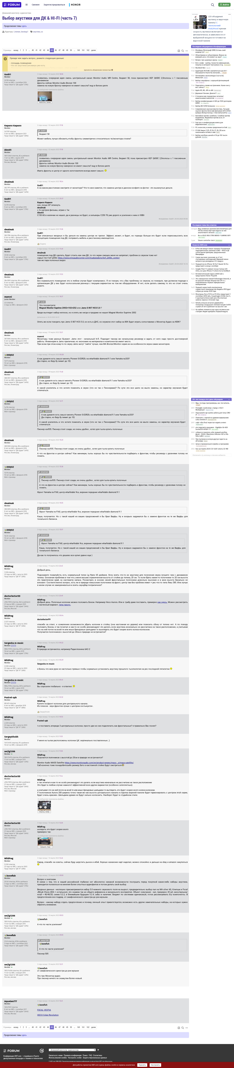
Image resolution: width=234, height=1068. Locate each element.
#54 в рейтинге (22, 188)
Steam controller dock (206, 240)
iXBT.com (52, 1061)
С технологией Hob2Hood (214, 25)
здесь (24, 26)
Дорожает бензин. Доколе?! (206, 93)
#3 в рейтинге (24, 757)
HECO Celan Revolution (47, 1015)
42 (40, 50)
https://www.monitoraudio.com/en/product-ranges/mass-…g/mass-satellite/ (99, 762)
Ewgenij (43, 244)
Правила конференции (73, 1055)
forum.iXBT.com (100, 1061)
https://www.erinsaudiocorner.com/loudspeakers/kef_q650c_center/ (89, 258)
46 (56, 50)
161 (83, 50)
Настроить (155, 1065)
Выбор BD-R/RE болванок (205, 106)
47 (60, 50)
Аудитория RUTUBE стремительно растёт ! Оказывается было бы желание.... (211, 72)
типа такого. (65, 605)
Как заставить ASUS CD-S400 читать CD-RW (212, 449)
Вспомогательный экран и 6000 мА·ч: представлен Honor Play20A (210, 275)
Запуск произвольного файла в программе (212, 444)
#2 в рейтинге (24, 156)
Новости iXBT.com (199, 245)
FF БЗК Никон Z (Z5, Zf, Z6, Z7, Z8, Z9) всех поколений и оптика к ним (210, 131)
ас (42, 31)
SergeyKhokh (45, 712)
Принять (142, 1065)
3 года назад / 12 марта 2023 (50, 615)
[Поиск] (212, 4)
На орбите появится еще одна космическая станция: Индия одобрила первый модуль (212, 310)
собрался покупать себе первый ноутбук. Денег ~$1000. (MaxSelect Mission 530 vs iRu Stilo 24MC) (212, 434)
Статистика (97, 1055)
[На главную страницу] (11, 4)
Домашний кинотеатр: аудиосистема (16, 13)
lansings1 (24, 31)
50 (71, 50)
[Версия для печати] (179, 50)
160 (78, 50)
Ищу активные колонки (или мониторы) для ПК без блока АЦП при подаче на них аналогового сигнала (215, 231)
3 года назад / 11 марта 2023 (50, 566)
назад (16, 50)
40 (33, 50)
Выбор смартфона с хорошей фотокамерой (212, 81)
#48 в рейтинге (24, 602)
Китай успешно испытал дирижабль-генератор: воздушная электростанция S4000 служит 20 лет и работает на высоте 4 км (213, 305)
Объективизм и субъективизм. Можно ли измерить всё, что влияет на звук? (210, 56)
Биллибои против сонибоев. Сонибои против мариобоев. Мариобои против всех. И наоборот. (212, 118)
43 (44, 50)
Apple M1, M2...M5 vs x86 (204, 90)
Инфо (185, 74)
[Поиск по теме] (183, 50)
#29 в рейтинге (25, 649)
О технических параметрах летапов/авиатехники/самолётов (209, 97)
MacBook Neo (200, 68)
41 (37, 50)
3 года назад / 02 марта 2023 (50, 74)
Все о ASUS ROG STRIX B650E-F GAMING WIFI (214, 235)
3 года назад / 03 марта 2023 (50, 229)
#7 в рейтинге (24, 743)
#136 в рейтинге (22, 882)
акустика (36, 31)
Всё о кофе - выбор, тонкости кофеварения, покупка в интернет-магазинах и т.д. (212, 64)
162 (88, 50)
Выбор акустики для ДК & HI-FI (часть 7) (39, 18)
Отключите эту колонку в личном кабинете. (209, 455)
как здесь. (162, 602)
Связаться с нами (56, 1055)
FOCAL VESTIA (44, 1010)
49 (67, 50)
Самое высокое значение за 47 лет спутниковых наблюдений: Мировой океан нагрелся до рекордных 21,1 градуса (212, 259)
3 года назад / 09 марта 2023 (50, 355)
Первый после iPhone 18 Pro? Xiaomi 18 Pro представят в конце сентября (212, 265)
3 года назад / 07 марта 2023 (50, 332)
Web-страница (9, 365)
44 (48, 50)
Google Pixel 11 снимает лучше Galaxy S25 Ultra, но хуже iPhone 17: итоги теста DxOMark (213, 270)
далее (93, 50)
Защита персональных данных (95, 1057)
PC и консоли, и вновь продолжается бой (211, 127)
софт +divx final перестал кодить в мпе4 (211, 423)
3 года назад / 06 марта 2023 (50, 296)
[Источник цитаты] (39, 130)
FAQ (90, 1055)
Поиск (85, 1055)
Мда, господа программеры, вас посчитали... (213, 403)
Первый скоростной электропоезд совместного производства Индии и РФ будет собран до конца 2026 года (213, 289)
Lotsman (17, 31)
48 (63, 50)
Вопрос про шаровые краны (206, 60)
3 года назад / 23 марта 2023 (50, 875)
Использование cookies (58, 1057)
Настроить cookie (75, 1057)
